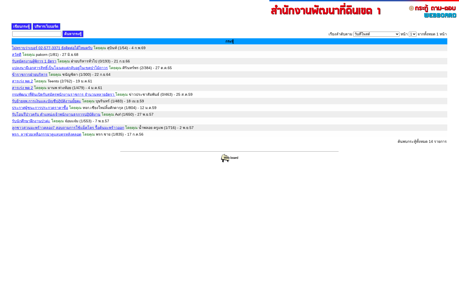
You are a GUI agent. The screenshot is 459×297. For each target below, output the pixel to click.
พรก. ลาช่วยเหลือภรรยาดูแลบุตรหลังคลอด (46, 134)
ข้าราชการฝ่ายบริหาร (30, 74)
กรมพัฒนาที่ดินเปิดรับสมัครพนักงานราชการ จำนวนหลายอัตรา (63, 94)
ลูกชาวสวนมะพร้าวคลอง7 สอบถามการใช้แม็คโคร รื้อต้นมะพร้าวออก (68, 128)
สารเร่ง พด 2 (22, 88)
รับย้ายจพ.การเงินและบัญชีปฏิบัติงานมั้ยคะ (46, 101)
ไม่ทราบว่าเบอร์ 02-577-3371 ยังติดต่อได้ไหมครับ (52, 48)
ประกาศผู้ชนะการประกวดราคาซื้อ (40, 108)
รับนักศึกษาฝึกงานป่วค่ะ (31, 121)
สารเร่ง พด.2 (22, 81)
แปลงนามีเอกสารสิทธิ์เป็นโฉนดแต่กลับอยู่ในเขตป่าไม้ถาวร (60, 68)
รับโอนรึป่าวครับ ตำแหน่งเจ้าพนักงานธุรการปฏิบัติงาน (56, 114)
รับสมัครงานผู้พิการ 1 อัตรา (34, 61)
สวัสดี (16, 54)
